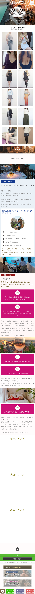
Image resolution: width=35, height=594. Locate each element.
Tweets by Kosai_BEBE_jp (17, 158)
